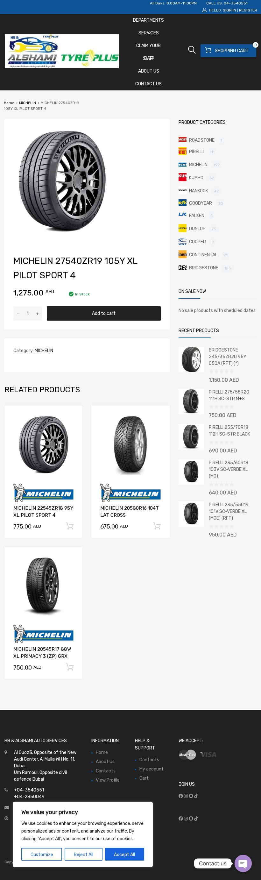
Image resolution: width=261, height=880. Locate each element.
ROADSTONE (202, 140)
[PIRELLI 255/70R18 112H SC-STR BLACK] (191, 448)
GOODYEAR (200, 203)
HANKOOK (198, 191)
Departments (148, 20)
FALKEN (196, 215)
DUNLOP (197, 228)
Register (248, 10)
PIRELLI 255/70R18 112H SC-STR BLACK (229, 431)
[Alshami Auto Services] (62, 66)
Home (9, 103)
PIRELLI (196, 151)
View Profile (108, 780)
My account (151, 769)
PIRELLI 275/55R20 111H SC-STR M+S (229, 395)
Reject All (83, 854)
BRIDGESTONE (203, 268)
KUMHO (196, 178)
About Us (148, 71)
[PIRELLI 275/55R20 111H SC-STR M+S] (191, 412)
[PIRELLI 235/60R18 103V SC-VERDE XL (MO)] (191, 483)
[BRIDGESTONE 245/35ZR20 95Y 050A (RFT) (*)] (191, 370)
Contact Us (148, 84)
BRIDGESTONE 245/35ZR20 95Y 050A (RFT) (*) (227, 356)
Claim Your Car (148, 47)
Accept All (124, 854)
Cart (144, 778)
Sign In (229, 10)
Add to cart (104, 313)
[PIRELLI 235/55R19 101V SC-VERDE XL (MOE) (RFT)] (191, 525)
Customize (42, 854)
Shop (148, 58)
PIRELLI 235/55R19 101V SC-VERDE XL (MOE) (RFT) (229, 511)
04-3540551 (236, 3)
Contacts (106, 771)
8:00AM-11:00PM (181, 3)
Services (148, 33)
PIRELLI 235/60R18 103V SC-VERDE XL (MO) (228, 469)
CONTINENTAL (203, 255)
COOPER (197, 242)
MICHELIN (27, 103)
